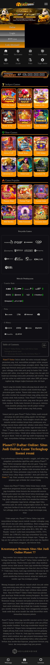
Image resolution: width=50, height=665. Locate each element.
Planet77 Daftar (9, 360)
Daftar (12, 27)
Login (12, 33)
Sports (5, 63)
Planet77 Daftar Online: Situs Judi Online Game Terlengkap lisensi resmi (21, 350)
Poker (30, 63)
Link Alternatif (12, 45)
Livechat (41, 663)
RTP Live (12, 39)
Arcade (18, 63)
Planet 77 (5, 477)
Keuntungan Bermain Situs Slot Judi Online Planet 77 (24, 354)
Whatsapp (8, 663)
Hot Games (18, 54)
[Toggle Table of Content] (43, 345)
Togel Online (42, 63)
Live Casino (42, 54)
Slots (30, 54)
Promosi (24, 663)
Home (6, 54)
